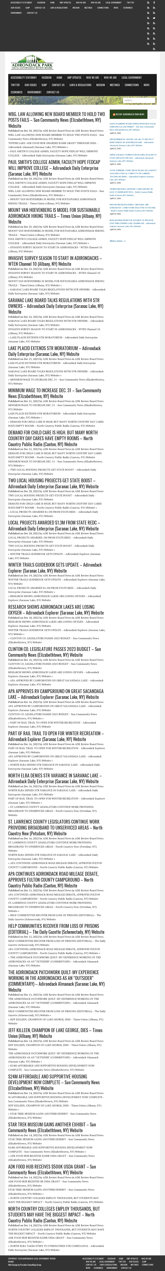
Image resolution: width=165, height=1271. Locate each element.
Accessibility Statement (21, 2)
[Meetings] (154, 33)
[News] (154, 38)
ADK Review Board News (57, 130)
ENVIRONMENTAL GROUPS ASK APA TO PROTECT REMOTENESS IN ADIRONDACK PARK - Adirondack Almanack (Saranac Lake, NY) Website (132, 142)
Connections (103, 7)
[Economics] (148, 43)
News (116, 7)
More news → (118, 241)
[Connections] (148, 38)
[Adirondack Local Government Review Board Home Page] (82, 63)
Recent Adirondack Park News (130, 114)
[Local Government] (148, 18)
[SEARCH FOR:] (139, 100)
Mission (76, 7)
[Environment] (154, 43)
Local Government (114, 2)
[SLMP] (154, 23)
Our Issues (15, 7)
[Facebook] (154, 2)
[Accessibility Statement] (148, 2)
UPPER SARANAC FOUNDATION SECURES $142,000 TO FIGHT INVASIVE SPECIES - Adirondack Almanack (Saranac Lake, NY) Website (133, 157)
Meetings (88, 7)
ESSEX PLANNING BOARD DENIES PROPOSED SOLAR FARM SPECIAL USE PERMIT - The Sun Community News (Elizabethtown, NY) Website (133, 126)
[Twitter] (154, 18)
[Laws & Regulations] (154, 28)
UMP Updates (65, 2)
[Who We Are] (148, 12)
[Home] (148, 7)
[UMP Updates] (154, 7)
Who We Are (81, 2)
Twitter (130, 2)
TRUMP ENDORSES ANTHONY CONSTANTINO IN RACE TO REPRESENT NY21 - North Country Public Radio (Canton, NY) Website (131, 192)
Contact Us (40, 7)
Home (52, 2)
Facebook (41, 2)
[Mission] (148, 33)
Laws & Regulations (59, 7)
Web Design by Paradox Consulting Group (24, 1264)
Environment (16, 12)
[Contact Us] (148, 28)
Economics (128, 7)
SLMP (27, 7)
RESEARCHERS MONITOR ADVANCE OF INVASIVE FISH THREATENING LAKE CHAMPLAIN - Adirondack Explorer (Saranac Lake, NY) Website (132, 223)
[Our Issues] (148, 23)
